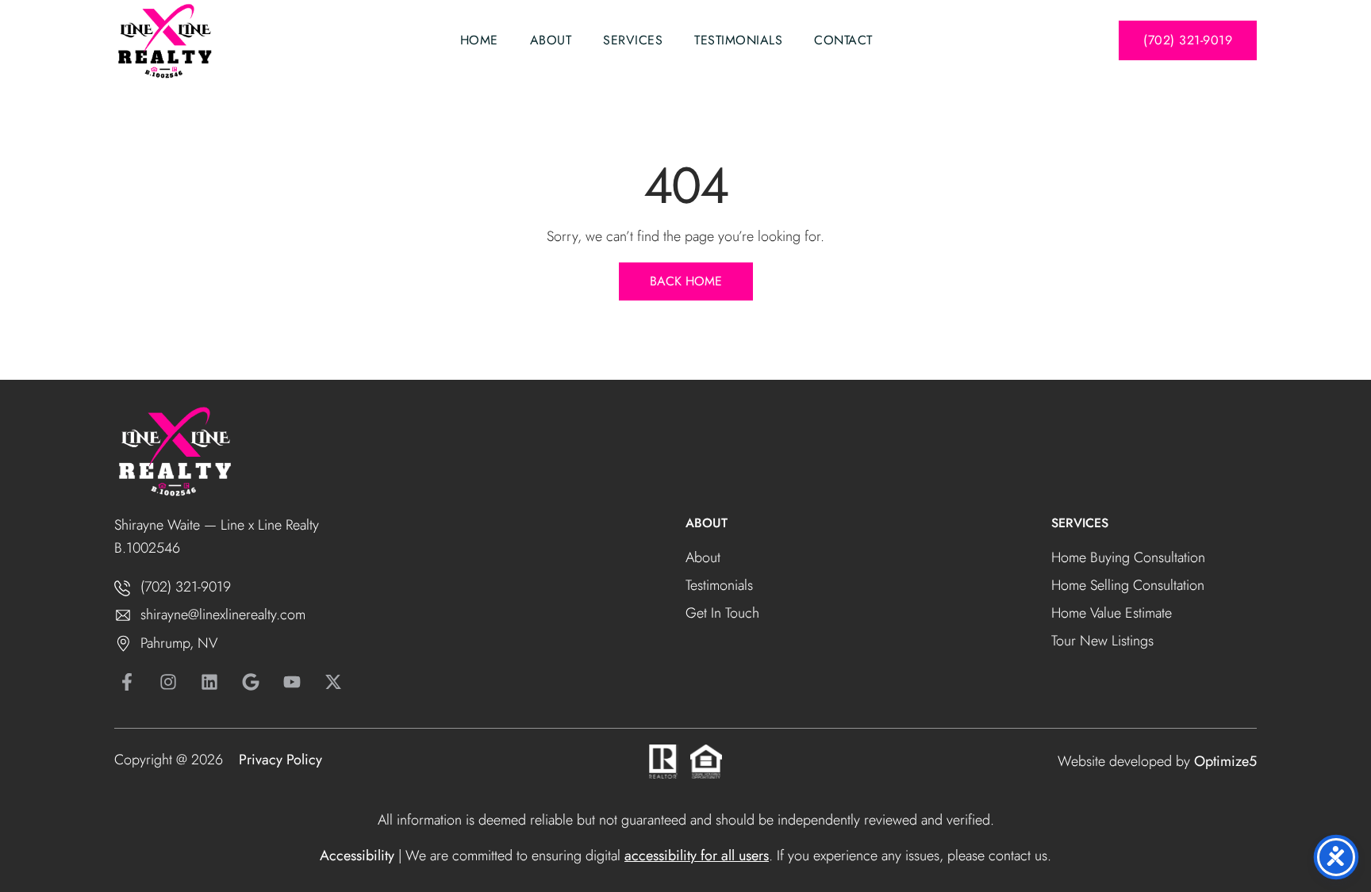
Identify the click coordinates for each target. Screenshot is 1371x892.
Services (632, 40)
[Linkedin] (209, 682)
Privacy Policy (280, 759)
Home (479, 40)
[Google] (250, 682)
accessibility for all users (696, 855)
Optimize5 (1225, 761)
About (551, 40)
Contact (843, 40)
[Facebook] (127, 682)
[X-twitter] (333, 682)
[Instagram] (168, 682)
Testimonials (738, 40)
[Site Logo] (163, 42)
